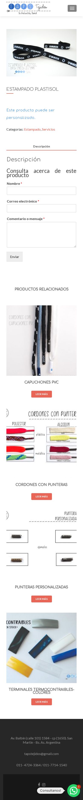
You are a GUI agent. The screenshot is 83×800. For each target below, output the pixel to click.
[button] (73, 790)
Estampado (32, 129)
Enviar (14, 257)
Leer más (42, 394)
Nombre (14, 183)
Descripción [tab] (41, 146)
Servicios (48, 129)
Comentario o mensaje (26, 219)
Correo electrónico (23, 201)
